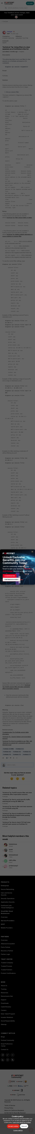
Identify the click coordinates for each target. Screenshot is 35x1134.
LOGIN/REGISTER (9, 576)
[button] (17, 1130)
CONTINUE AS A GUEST (11, 579)
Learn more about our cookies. (22, 1122)
